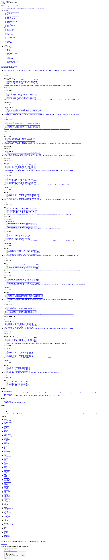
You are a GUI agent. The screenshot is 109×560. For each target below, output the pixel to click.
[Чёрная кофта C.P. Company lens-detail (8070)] (18, 367)
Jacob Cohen (7, 470)
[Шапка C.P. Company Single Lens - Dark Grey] (18, 235)
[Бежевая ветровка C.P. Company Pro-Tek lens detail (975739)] (22, 223)
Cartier (5, 442)
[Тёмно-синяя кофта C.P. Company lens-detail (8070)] (20, 352)
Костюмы (9, 33)
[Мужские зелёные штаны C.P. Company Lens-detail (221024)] (22, 79)
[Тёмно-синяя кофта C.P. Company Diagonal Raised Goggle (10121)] (23, 194)
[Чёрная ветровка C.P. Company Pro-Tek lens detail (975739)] (22, 337)
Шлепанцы (9, 42)
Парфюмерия (10, 58)
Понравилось (4, 66)
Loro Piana (6, 478)
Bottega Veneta (7, 434)
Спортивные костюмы (12, 20)
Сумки (5, 45)
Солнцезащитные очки (12, 61)
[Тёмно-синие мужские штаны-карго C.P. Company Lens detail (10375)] (25, 294)
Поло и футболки (11, 18)
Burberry (6, 438)
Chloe (5, 447)
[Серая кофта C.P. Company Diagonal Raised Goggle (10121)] (22, 179)
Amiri (5, 423)
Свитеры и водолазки (12, 25)
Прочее (8, 59)
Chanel (5, 446)
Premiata (6, 504)
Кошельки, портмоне (12, 53)
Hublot (5, 529)
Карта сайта (4, 544)
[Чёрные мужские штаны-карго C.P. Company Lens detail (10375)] (23, 250)
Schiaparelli (6, 535)
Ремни (8, 54)
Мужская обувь (7, 401)
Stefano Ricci (7, 510)
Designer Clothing (8, 452)
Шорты (8, 22)
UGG (5, 519)
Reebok (5, 507)
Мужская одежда (8, 391)
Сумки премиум (11, 62)
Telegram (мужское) (11, 8)
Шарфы (8, 50)
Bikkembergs (7, 428)
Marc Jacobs (6, 480)
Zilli (4, 528)
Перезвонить (7, 558)
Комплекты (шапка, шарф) (13, 51)
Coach (5, 450)
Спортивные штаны (12, 21)
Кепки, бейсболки (11, 47)
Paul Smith (6, 498)
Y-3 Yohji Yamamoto (8, 524)
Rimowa (6, 533)
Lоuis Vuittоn (7, 479)
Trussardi (6, 517)
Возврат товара (35, 8)
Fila (4, 462)
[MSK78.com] (4, 4)
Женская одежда (8, 394)
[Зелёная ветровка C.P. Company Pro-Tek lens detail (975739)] (22, 323)
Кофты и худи (10, 34)
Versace (5, 521)
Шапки (8, 49)
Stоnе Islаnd (6, 511)
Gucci (5, 464)
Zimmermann (7, 536)
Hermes (5, 466)
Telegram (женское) (21, 8)
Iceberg (5, 468)
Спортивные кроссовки (13, 43)
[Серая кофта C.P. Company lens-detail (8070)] (18, 381)
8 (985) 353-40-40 (5, 2)
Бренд (6, 67)
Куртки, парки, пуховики (13, 12)
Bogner (5, 431)
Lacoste (5, 475)
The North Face (7, 512)
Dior (5, 455)
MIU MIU (6, 532)
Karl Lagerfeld (7, 471)
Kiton (5, 474)
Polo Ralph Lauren (8, 502)
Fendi (5, 460)
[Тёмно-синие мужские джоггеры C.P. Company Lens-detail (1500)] (23, 123)
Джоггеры (9, 24)
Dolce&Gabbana (7, 456)
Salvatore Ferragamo (8, 508)
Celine (5, 444)
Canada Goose (7, 440)
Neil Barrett (6, 490)
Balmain (5, 427)
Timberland (6, 514)
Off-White (6, 494)
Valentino (6, 520)
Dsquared (6, 458)
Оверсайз (9, 26)
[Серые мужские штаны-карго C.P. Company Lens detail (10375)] (23, 264)
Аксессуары (10, 30)
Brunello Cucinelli (8, 436)
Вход (2, 1)
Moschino (6, 487)
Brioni (5, 435)
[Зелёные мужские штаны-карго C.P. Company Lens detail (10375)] (23, 279)
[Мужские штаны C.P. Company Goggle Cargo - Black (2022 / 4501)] (24, 153)
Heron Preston (7, 467)
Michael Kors (7, 483)
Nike (5, 492)
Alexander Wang (7, 422)
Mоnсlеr (5, 484)
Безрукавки (9, 13)
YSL (5, 525)
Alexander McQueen (8, 420)
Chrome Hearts (7, 448)
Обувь (8, 35)
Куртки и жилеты (11, 29)
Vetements (6, 523)
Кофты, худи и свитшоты (13, 16)
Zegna (5, 527)
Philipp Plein (7, 499)
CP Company (7, 451)
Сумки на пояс (10, 55)
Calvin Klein (7, 439)
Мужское (6, 10)
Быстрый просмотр (70, 70)
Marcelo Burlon (7, 482)
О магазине (3, 8)
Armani (5, 424)
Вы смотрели (13, 66)
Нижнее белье (10, 63)
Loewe (5, 476)
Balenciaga (6, 426)
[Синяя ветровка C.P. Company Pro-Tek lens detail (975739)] (21, 308)
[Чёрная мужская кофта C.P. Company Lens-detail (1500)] (21, 138)
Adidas (5, 419)
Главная (3, 67)
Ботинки (9, 41)
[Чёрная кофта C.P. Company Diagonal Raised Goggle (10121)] (22, 165)
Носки (8, 57)
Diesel (5, 454)
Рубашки (9, 17)
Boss (5, 432)
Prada (5, 503)
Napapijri (6, 488)
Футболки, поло (11, 37)
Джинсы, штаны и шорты (13, 31)
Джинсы (9, 14)
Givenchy (6, 463)
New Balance (7, 491)
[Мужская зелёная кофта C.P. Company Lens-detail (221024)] (22, 94)
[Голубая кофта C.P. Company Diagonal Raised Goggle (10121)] (22, 208)
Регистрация (6, 1)
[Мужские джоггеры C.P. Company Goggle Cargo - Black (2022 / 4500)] (24, 109)
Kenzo (5, 472)
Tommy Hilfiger (7, 516)
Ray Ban (6, 506)
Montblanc (6, 486)
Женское (6, 28)
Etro (5, 459)
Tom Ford (6, 515)
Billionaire (6, 430)
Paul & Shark (7, 496)
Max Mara (6, 531)
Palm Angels (6, 495)
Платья (8, 38)
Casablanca (6, 443)
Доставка (29, 8)
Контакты (42, 8)
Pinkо (5, 500)
